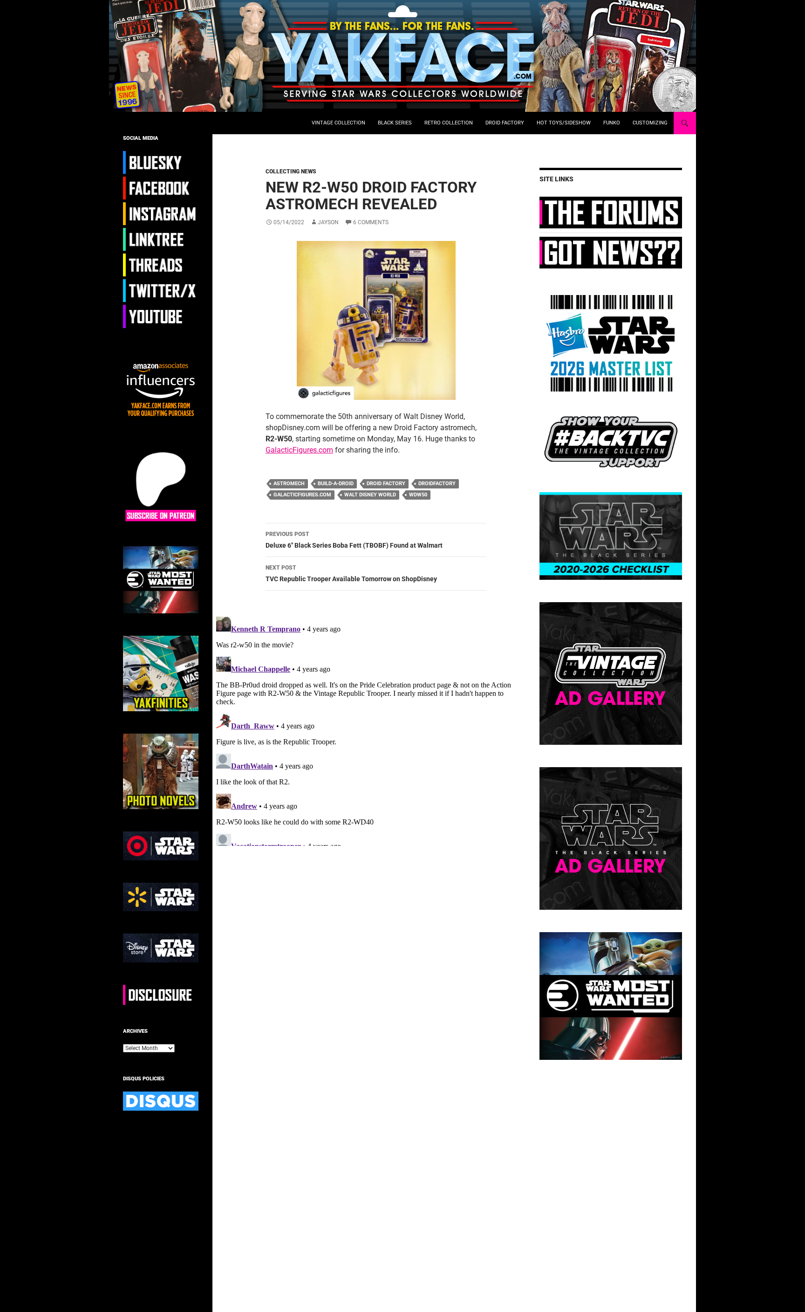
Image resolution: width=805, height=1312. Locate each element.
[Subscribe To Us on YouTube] (160, 316)
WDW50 (418, 495)
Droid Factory (504, 123)
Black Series (395, 123)
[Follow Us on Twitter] (160, 290)
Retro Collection (448, 123)
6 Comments (371, 222)
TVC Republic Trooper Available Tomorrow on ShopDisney (351, 573)
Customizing (650, 123)
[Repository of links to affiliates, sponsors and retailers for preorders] (160, 239)
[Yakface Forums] (610, 212)
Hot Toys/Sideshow (564, 123)
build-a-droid (336, 484)
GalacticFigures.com (299, 450)
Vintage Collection (338, 123)
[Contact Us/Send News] (610, 252)
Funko (611, 123)
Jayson (328, 222)
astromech (289, 484)
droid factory (386, 484)
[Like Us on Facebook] (160, 188)
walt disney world (370, 495)
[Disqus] (368, 729)
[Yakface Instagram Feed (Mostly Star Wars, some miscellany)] (160, 213)
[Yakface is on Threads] (160, 264)
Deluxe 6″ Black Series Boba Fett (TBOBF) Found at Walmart (354, 540)
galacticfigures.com (302, 495)
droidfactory (437, 484)
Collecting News (291, 171)
